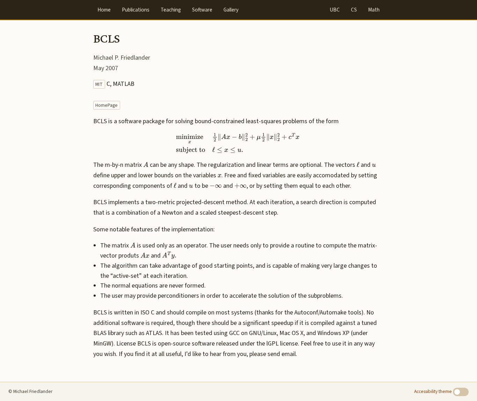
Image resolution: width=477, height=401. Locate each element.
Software (202, 10)
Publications (135, 10)
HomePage (106, 105)
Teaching (171, 10)
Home (104, 10)
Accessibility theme (433, 391)
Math (374, 10)
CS (354, 10)
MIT (99, 84)
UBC (335, 10)
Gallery (231, 10)
